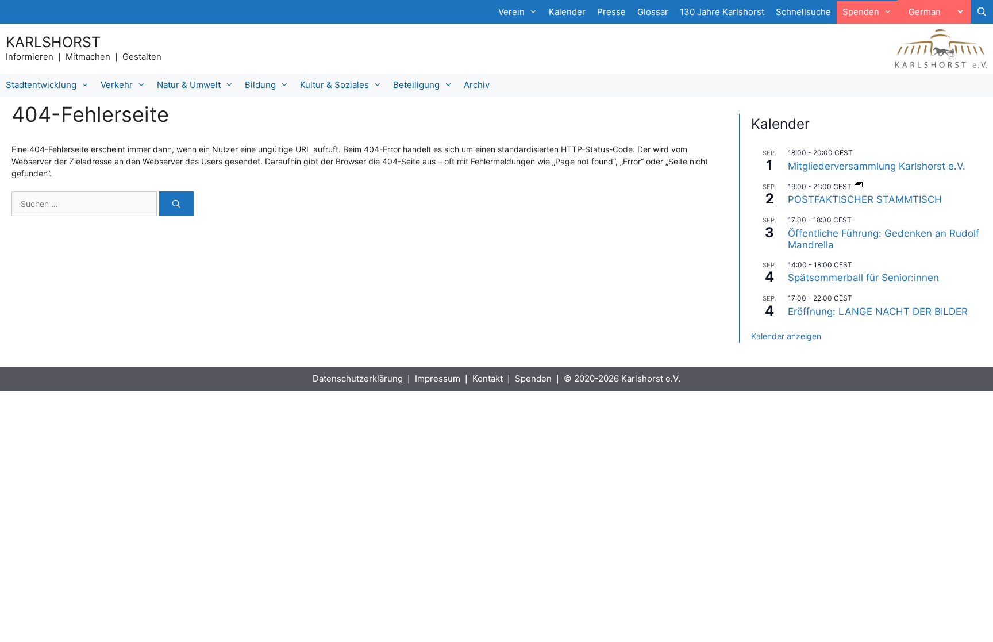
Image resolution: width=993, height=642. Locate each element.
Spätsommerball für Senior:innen (863, 277)
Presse (611, 11)
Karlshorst (53, 42)
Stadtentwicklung (41, 84)
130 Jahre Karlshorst (722, 11)
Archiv (477, 84)
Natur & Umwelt (189, 84)
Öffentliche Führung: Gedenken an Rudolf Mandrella (883, 239)
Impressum (437, 378)
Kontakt (487, 378)
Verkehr (117, 84)
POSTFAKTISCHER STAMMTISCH (865, 199)
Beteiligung (416, 84)
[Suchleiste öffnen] (982, 12)
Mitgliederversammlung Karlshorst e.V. (876, 166)
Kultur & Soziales (334, 84)
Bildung (260, 84)
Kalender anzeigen (786, 336)
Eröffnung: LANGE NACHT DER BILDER (878, 311)
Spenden (533, 378)
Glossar (652, 11)
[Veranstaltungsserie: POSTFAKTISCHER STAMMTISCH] (859, 186)
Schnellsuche (803, 11)
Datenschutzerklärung (358, 378)
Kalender (567, 11)
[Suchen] (176, 203)
